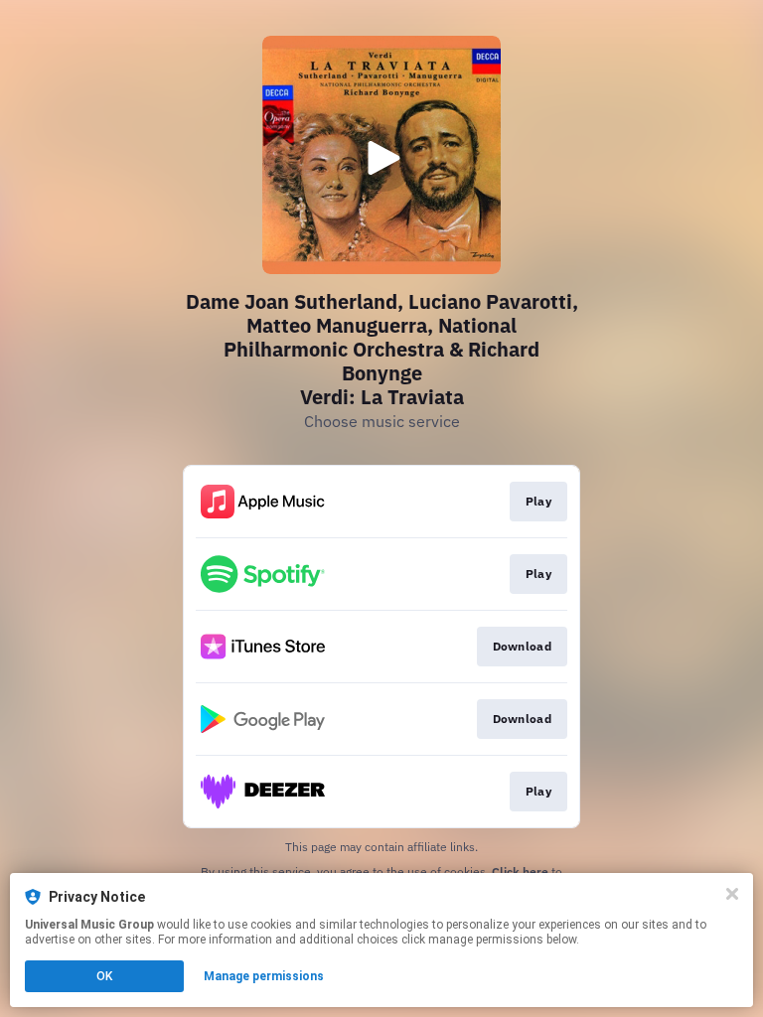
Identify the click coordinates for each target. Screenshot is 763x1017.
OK (104, 976)
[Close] (732, 894)
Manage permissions (264, 976)
